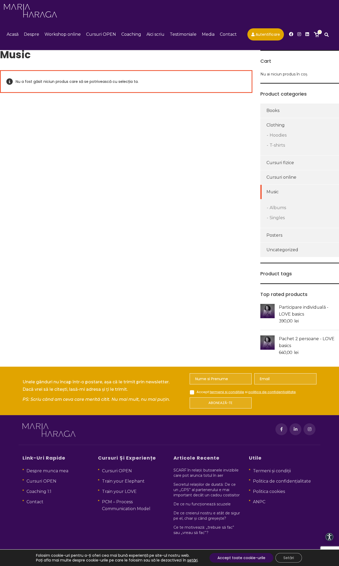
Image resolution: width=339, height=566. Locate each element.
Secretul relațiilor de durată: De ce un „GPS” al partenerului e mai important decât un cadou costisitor (206, 489)
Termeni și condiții (272, 470)
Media (208, 34)
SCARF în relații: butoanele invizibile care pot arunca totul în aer (206, 473)
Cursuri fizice (280, 162)
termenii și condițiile (227, 391)
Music (272, 191)
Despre (31, 34)
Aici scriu (155, 34)
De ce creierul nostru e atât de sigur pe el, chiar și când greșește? (206, 516)
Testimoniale (183, 34)
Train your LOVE (119, 491)
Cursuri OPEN (101, 34)
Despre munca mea (47, 470)
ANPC (259, 501)
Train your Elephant (123, 481)
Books (272, 110)
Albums (278, 207)
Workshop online (62, 34)
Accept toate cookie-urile (241, 557)
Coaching (131, 34)
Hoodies (278, 135)
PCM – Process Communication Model (126, 505)
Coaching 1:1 (38, 491)
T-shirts (277, 145)
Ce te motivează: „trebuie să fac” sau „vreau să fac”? (203, 530)
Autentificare (267, 34)
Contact (228, 34)
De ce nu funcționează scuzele (202, 504)
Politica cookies (269, 491)
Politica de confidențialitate (282, 481)
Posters (274, 235)
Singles (277, 217)
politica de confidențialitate (272, 391)
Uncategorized (282, 249)
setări (192, 560)
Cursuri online (281, 177)
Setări (288, 557)
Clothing (275, 125)
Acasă (13, 34)
